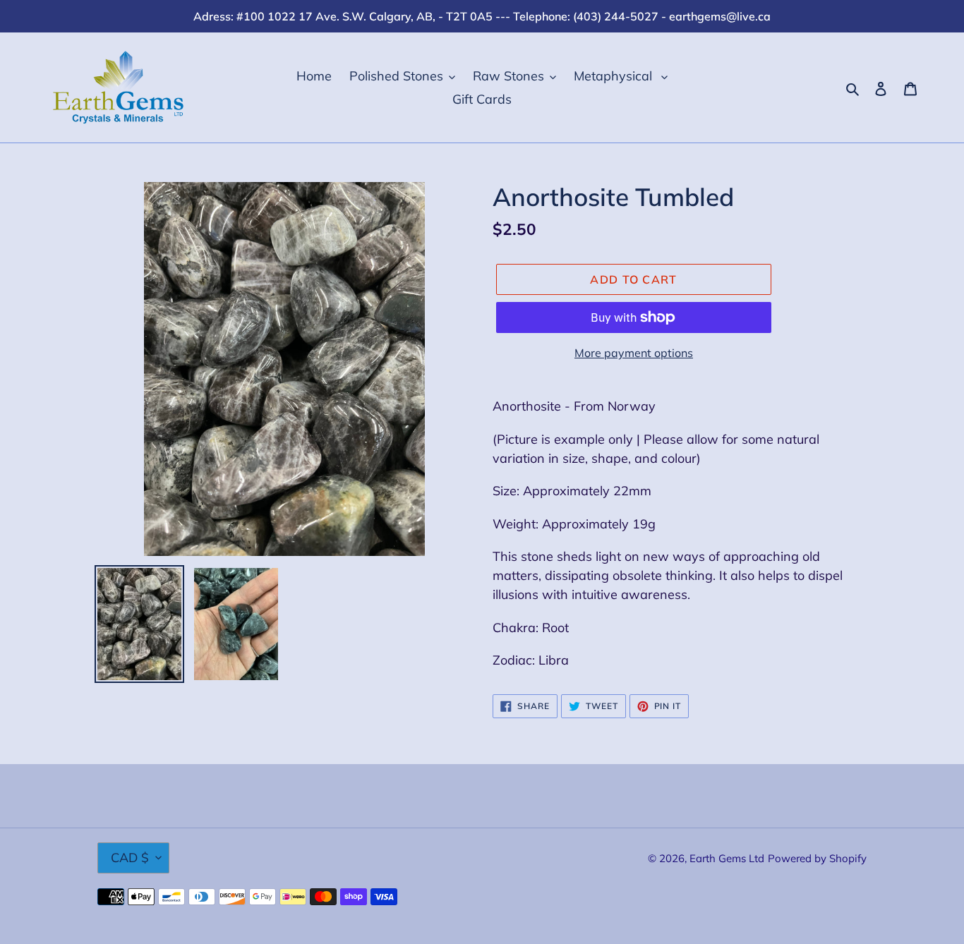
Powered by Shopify (817, 858)
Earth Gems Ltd (726, 858)
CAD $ (130, 857)
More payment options (633, 353)
